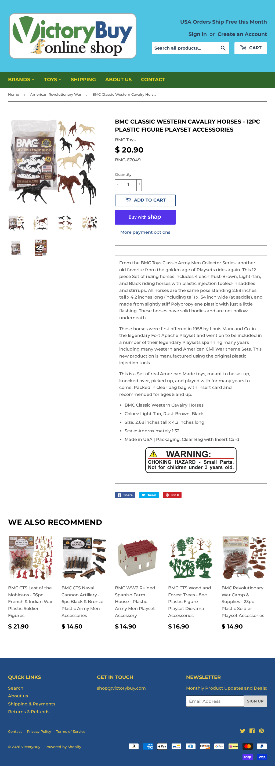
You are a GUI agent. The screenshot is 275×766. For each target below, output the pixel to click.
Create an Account (242, 34)
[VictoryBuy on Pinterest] (261, 731)
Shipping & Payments (31, 703)
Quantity (123, 174)
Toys (51, 80)
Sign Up (255, 701)
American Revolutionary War (55, 94)
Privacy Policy (39, 731)
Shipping (83, 80)
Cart (255, 47)
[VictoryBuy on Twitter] (242, 731)
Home (13, 94)
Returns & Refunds (28, 711)
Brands (19, 80)
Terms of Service (70, 731)
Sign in (198, 34)
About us (118, 80)
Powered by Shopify (63, 747)
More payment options (145, 232)
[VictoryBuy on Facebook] (252, 731)
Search (15, 688)
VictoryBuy (30, 747)
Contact (153, 80)
